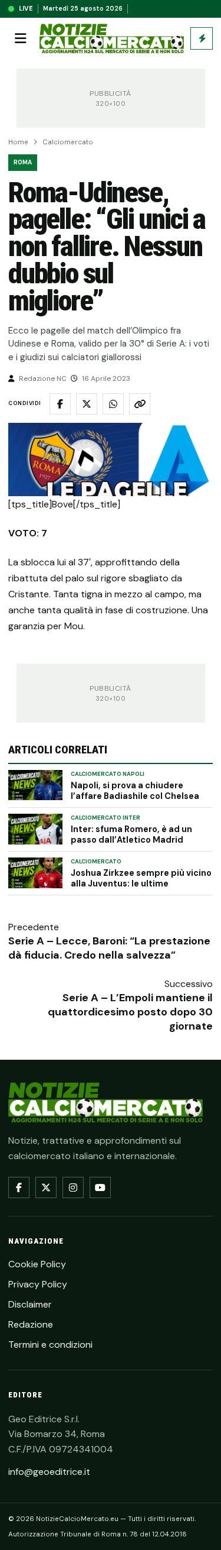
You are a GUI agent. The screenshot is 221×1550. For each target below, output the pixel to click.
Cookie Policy (37, 1264)
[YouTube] (100, 1187)
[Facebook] (18, 1187)
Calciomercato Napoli (107, 774)
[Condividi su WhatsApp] (113, 404)
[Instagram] (73, 1187)
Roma (23, 162)
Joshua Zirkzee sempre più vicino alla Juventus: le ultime (141, 878)
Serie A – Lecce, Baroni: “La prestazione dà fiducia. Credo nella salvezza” (109, 948)
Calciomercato (67, 142)
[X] (46, 1187)
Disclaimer (30, 1304)
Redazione (30, 1324)
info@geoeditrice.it (49, 1471)
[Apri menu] (20, 38)
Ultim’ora (201, 38)
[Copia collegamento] (139, 404)
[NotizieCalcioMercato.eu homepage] (111, 39)
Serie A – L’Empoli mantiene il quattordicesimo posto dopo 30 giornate (130, 1012)
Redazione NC (43, 378)
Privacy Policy (37, 1284)
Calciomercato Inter (105, 817)
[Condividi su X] (86, 404)
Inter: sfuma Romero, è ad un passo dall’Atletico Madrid (131, 834)
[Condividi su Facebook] (60, 404)
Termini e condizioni (50, 1344)
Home (18, 142)
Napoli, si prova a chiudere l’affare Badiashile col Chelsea (135, 790)
